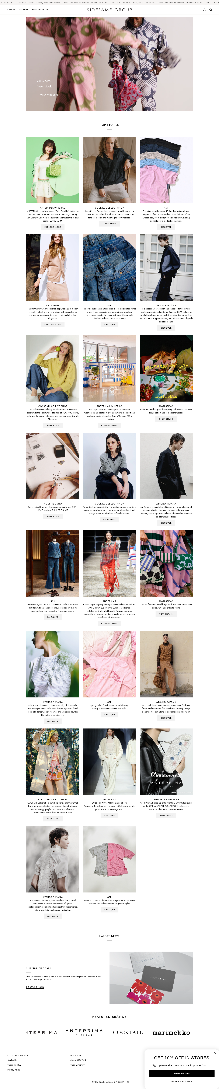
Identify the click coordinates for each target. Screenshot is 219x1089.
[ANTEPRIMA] (52, 267)
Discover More (35, 986)
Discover (166, 327)
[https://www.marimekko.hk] (114, 1033)
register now (52, 2)
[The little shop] (52, 466)
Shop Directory (77, 1064)
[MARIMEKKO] (166, 368)
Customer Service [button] (17, 1055)
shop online (166, 419)
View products (49, 95)
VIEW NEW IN (166, 614)
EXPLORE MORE (53, 227)
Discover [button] (75, 1055)
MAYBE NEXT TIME (181, 1081)
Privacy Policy (13, 1069)
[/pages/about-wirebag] (26, 1032)
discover (166, 227)
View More (53, 425)
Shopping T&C (14, 1064)
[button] (12, 9)
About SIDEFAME (78, 1059)
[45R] (166, 170)
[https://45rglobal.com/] (149, 1032)
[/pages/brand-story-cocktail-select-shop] (71, 1033)
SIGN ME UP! (182, 1073)
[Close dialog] (215, 1053)
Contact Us (12, 1059)
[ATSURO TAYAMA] (166, 267)
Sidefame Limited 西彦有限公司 (114, 1081)
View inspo (166, 815)
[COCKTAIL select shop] (109, 170)
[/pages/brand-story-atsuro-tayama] (182, 1032)
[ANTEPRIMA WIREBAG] (52, 170)
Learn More (110, 223)
